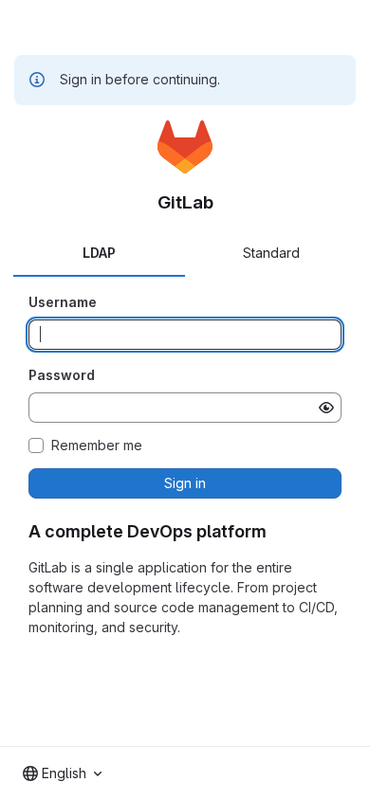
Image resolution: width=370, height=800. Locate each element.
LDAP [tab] (99, 253)
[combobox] (62, 773)
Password (61, 375)
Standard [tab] (271, 253)
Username (62, 302)
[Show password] (326, 407)
